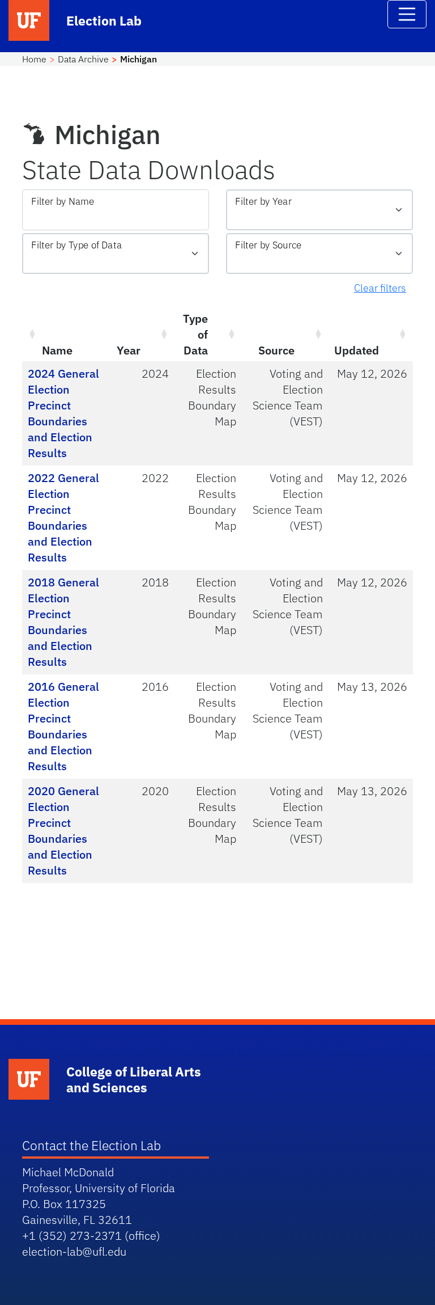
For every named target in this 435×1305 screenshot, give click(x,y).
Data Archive (83, 59)
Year (128, 350)
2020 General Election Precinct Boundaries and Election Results (63, 830)
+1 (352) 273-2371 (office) (91, 1235)
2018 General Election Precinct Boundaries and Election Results (63, 622)
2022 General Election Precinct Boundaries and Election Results (63, 517)
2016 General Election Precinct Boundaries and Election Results (63, 726)
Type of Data (195, 334)
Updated (356, 350)
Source (276, 350)
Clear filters (380, 287)
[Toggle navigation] (407, 14)
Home (34, 59)
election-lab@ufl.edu (74, 1251)
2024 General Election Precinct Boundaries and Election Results (63, 413)
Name (57, 350)
